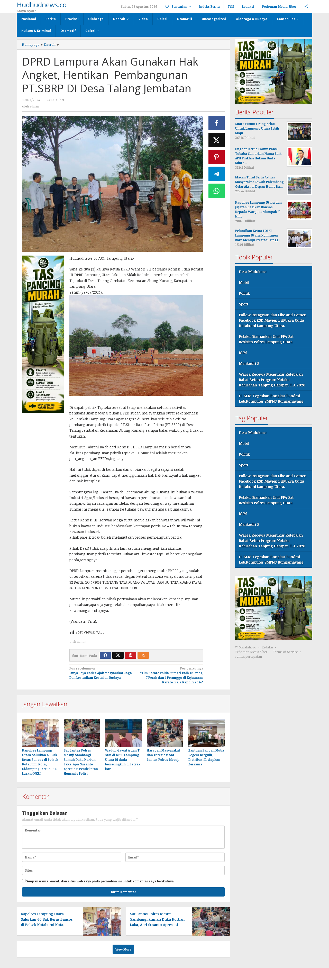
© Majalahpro (245, 647)
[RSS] (143, 655)
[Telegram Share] (216, 174)
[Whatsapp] (216, 191)
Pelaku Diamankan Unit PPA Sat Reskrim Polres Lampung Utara (266, 339)
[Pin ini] (216, 157)
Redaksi (267, 647)
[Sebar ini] (216, 123)
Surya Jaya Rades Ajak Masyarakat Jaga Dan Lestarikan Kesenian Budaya (100, 673)
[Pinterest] (130, 655)
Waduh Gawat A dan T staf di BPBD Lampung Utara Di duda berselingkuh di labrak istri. (122, 759)
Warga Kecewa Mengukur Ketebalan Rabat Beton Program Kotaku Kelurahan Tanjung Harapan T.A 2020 (272, 380)
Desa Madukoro (253, 271)
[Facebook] (105, 655)
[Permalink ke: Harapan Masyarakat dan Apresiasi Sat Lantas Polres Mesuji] (165, 733)
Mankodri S (249, 363)
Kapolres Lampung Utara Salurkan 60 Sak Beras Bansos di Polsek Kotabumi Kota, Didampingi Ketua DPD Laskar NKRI (46, 924)
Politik (244, 293)
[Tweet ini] (216, 140)
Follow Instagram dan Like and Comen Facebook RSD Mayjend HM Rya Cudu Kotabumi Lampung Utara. (272, 320)
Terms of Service (285, 652)
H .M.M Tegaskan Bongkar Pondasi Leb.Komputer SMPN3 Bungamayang (271, 399)
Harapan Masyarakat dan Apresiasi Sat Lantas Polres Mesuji (163, 755)
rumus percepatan (248, 656)
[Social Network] (306, 6)
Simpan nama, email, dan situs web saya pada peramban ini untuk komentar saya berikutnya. (100, 881)
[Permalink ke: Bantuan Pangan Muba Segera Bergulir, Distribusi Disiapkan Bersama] (206, 733)
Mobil (244, 282)
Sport (243, 304)
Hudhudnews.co (42, 4)
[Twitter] (118, 655)
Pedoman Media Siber (251, 652)
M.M (243, 352)
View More (123, 949)
